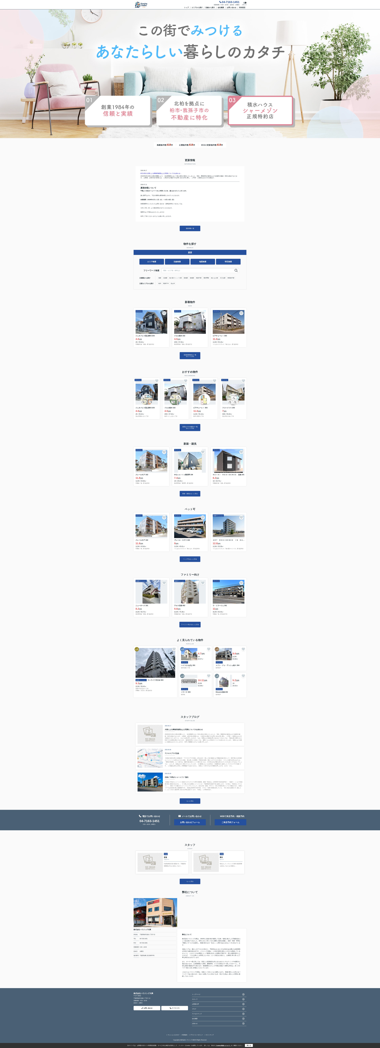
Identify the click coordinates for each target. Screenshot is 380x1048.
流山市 (173, 283)
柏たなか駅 (214, 278)
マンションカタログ (173, 1035)
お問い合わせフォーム (190, 822)
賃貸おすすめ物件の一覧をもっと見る (190, 427)
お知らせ (195, 1023)
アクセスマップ (197, 1014)
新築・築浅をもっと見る (190, 493)
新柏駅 (186, 278)
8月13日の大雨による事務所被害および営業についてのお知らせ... (161, 173)
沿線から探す (210, 7)
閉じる (249, 1045)
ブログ (194, 1009)
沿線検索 (177, 262)
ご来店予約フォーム (230, 822)
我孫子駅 (199, 278)
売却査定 (242, 7)
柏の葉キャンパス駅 (175, 278)
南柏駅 (192, 278)
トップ (186, 7)
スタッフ (195, 999)
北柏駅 (165, 278)
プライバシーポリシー (196, 1035)
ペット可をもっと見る (190, 559)
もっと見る (190, 801)
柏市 (159, 283)
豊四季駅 (206, 278)
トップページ (196, 994)
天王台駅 (223, 278)
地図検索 (202, 262)
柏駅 (159, 278)
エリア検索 (151, 262)
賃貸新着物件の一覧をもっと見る (190, 355)
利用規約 (184, 1035)
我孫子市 (166, 283)
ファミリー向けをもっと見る (190, 624)
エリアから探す (197, 7)
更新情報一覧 (190, 228)
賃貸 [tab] (190, 252)
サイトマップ (210, 1035)
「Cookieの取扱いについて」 (223, 1045)
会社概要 (221, 7)
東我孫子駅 (231, 278)
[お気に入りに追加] (164, 313)
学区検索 (228, 262)
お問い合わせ (231, 7)
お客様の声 (195, 1004)
